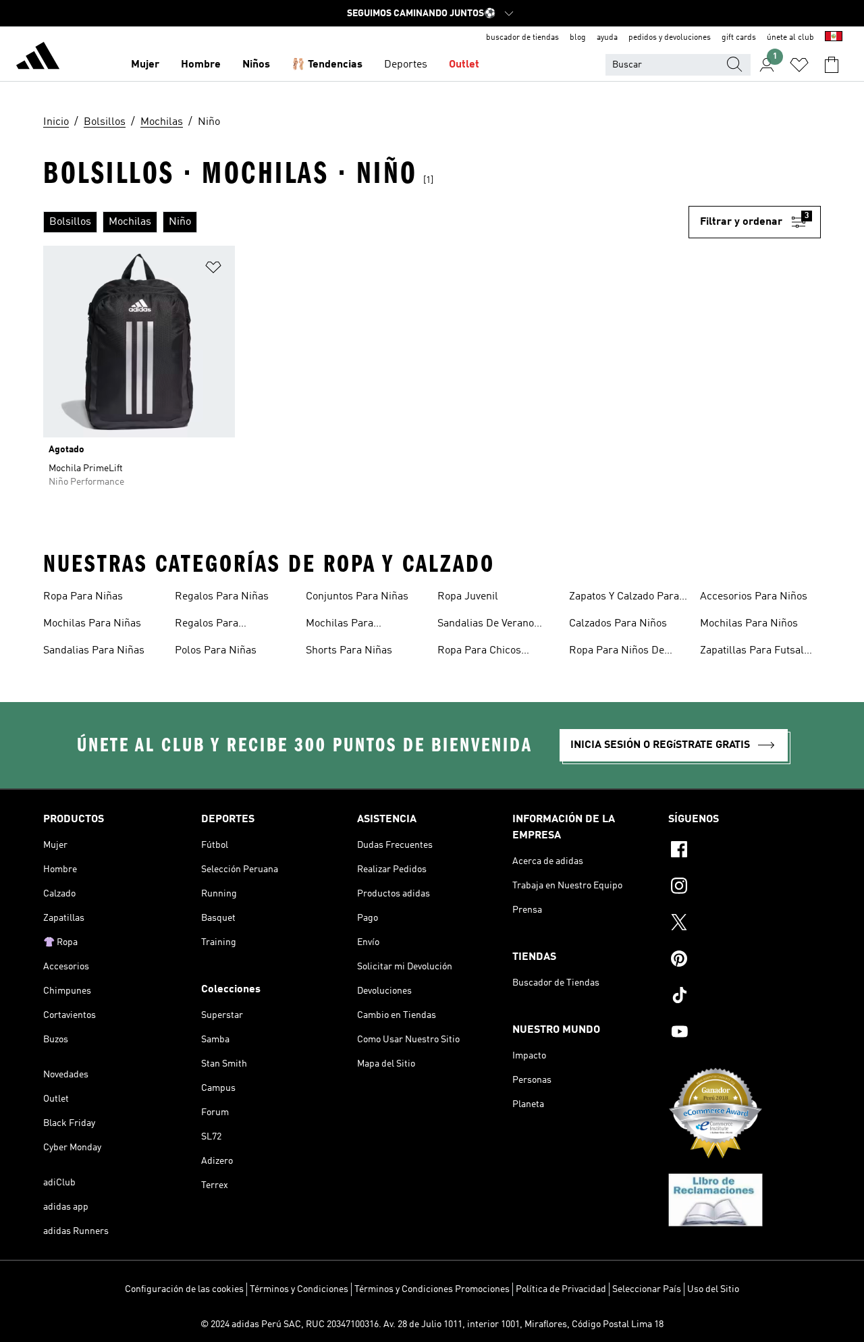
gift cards (739, 38)
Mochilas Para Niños (749, 623)
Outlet (464, 64)
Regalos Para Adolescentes (206, 625)
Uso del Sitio (713, 1289)
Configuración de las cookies (184, 1289)
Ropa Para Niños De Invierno (616, 652)
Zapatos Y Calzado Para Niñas (624, 598)
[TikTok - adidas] (744, 997)
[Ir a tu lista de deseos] (799, 65)
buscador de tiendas (522, 38)
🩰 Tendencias (327, 64)
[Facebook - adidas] (744, 851)
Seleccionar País (646, 1289)
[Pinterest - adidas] (744, 960)
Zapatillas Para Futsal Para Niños (752, 652)
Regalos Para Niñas (222, 596)
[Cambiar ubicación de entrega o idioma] (833, 38)
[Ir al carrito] (831, 65)
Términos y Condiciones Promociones (432, 1289)
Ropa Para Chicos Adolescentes (479, 652)
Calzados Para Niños (618, 623)
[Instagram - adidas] (744, 887)
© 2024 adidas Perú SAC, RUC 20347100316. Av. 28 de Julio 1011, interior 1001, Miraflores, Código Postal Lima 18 (432, 1324)
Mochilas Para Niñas (92, 623)
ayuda (607, 38)
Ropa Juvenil (467, 596)
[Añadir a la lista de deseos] (213, 270)
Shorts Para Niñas (349, 650)
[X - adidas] (744, 924)
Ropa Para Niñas (83, 596)
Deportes (405, 64)
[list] (365, 222)
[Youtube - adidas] (744, 1033)
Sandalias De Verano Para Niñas (485, 625)
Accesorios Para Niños (753, 596)
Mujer (145, 64)
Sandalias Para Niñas (93, 650)
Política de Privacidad (561, 1289)
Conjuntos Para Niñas (357, 596)
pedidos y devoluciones (669, 38)
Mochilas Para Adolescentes (339, 625)
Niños (256, 64)
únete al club (790, 38)
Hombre (201, 64)
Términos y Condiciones (299, 1289)
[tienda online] (37, 58)
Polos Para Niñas (215, 650)
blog (578, 38)
